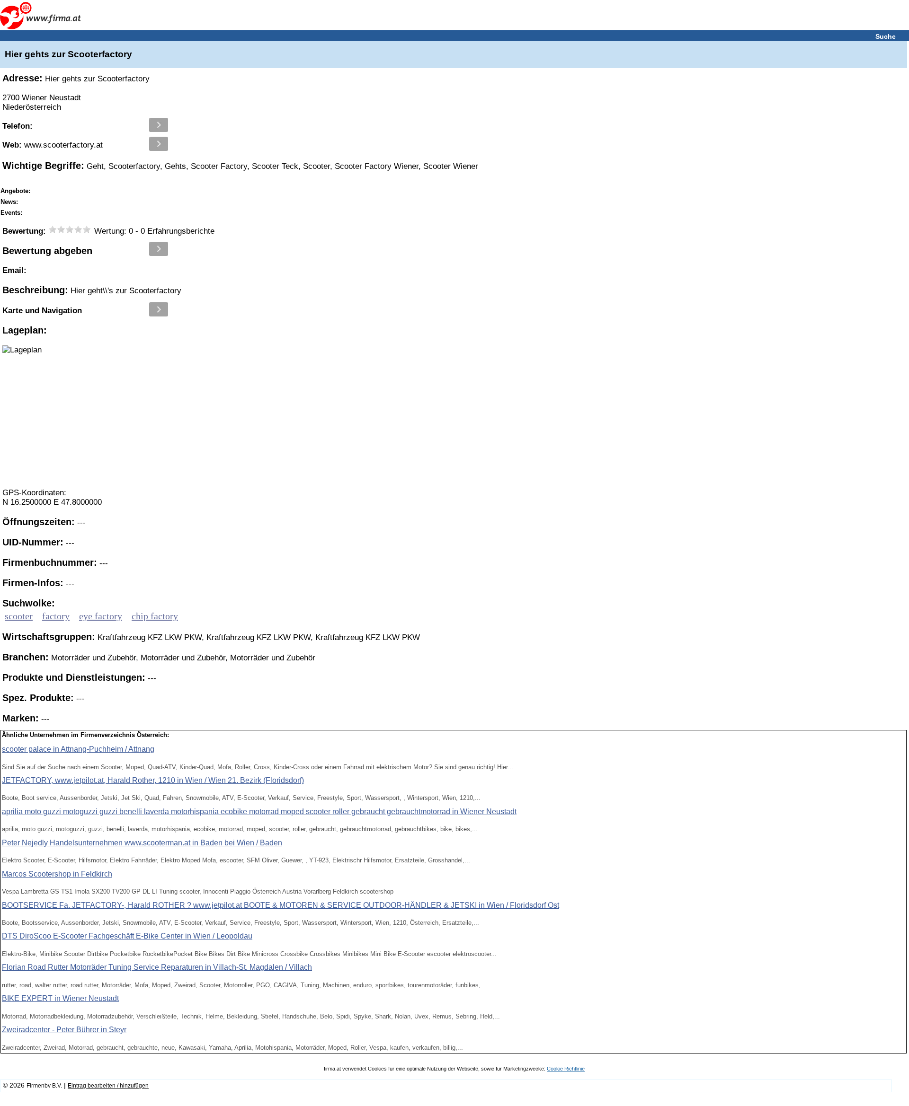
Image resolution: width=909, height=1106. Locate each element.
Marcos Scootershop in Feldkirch (57, 874)
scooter (19, 616)
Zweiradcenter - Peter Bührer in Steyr (64, 1030)
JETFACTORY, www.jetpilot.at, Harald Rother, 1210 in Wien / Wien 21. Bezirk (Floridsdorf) (153, 780)
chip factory (155, 616)
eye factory (100, 616)
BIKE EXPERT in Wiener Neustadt (60, 998)
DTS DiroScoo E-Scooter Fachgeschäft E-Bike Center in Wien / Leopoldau (127, 936)
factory (56, 616)
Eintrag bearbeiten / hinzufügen (108, 1085)
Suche (885, 36)
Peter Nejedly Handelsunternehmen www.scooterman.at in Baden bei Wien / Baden (142, 843)
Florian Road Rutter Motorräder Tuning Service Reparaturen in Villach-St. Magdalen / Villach (157, 967)
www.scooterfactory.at (52, 144)
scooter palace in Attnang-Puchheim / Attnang (78, 749)
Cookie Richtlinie (566, 1068)
